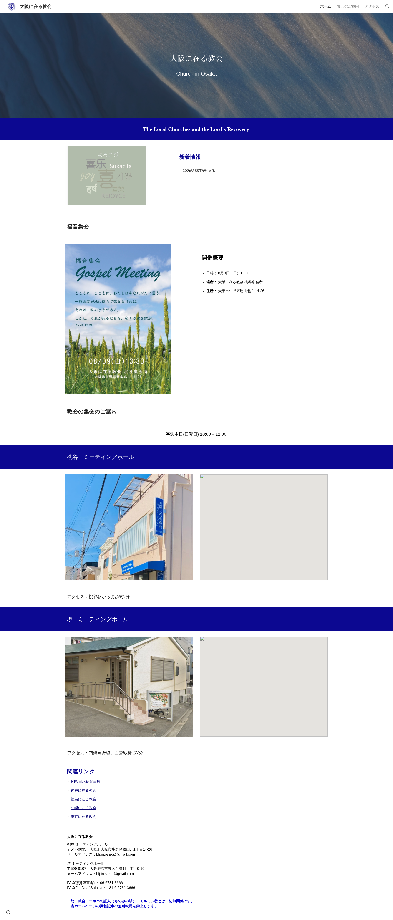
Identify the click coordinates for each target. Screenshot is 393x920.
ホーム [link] (325, 6)
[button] (387, 6)
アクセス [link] (372, 6)
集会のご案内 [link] (348, 6)
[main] (196, 58)
